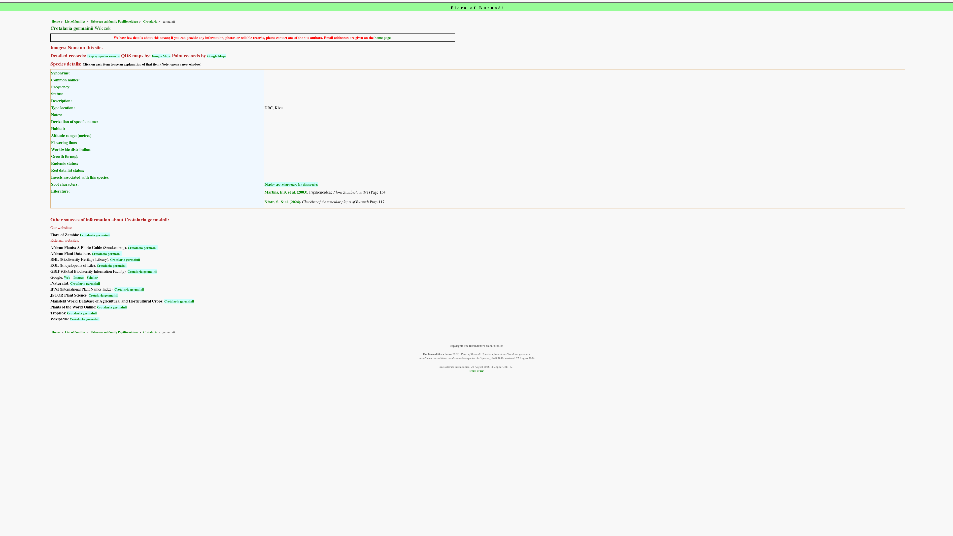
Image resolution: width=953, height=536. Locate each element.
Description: (61, 100)
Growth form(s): (64, 156)
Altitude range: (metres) (71, 135)
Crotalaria (150, 21)
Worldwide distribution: (71, 149)
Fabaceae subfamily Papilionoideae (114, 21)
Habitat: (58, 128)
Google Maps (161, 56)
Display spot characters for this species (291, 184)
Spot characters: (65, 184)
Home (56, 21)
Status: (57, 94)
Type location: (63, 107)
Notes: (56, 114)
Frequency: (60, 87)
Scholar (92, 277)
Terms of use (476, 371)
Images (78, 277)
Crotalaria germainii (95, 235)
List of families (75, 21)
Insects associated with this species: (80, 177)
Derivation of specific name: (74, 121)
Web (67, 277)
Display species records (103, 56)
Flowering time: (64, 142)
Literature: (60, 191)
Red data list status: (67, 170)
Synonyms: (60, 73)
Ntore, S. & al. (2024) (282, 201)
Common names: (65, 80)
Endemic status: (64, 163)
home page (382, 37)
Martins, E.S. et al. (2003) (286, 192)
